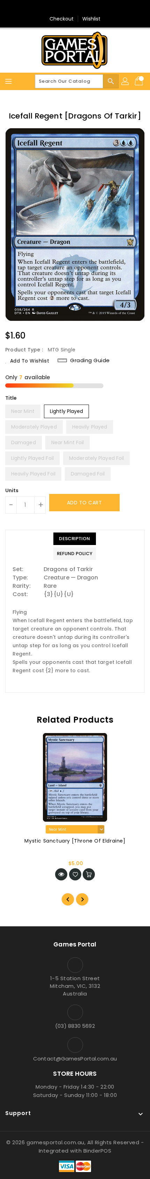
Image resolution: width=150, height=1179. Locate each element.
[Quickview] (61, 874)
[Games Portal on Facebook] (62, 8)
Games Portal (74, 944)
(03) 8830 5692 (75, 1026)
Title (11, 398)
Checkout (62, 18)
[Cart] (140, 81)
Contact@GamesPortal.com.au (75, 1058)
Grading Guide (90, 360)
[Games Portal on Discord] (88, 8)
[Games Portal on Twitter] (75, 8)
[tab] (74, 538)
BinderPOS (97, 1150)
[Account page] (126, 81)
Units (12, 490)
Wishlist (91, 18)
